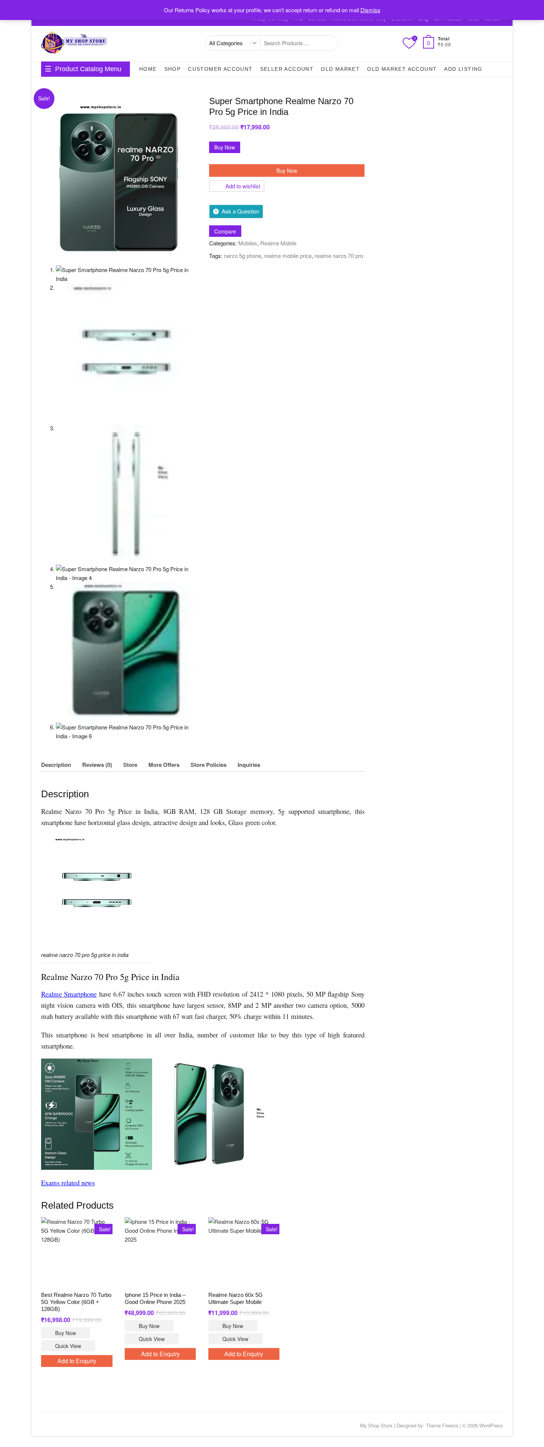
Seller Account (287, 69)
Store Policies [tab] (208, 765)
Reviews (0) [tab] (97, 765)
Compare (225, 231)
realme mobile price (288, 255)
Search (328, 43)
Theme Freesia (442, 1425)
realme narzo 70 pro (339, 255)
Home (148, 69)
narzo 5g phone (242, 255)
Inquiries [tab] (249, 765)
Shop (172, 69)
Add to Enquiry (76, 1361)
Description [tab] (56, 765)
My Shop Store (376, 1425)
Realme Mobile (278, 243)
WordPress (491, 1425)
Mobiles (247, 243)
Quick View (68, 1346)
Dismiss (370, 10)
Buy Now (224, 147)
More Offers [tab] (163, 765)
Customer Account (220, 69)
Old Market (340, 69)
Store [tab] (130, 765)
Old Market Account (402, 69)
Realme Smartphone (69, 994)
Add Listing (463, 69)
